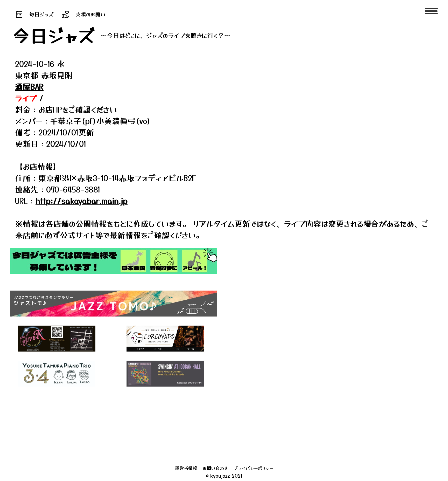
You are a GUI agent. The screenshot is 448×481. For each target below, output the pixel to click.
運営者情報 (186, 468)
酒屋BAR (29, 86)
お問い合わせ (215, 468)
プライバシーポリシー (253, 468)
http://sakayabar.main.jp (82, 200)
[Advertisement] (157, 424)
